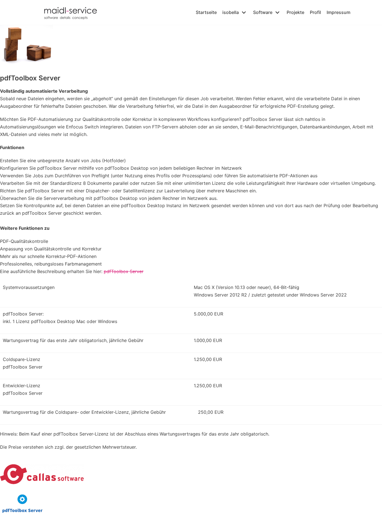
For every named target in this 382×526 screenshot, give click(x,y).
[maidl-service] (74, 12)
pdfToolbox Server (123, 271)
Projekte (295, 12)
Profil (315, 12)
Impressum (338, 12)
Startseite (206, 12)
